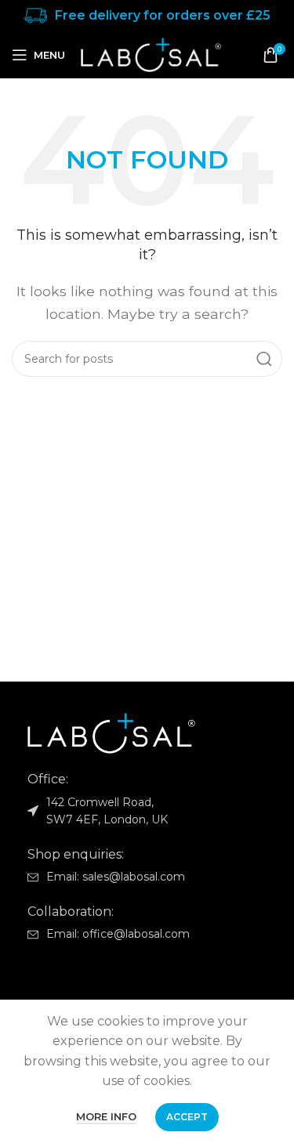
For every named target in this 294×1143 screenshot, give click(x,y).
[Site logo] (151, 53)
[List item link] (147, 876)
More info (106, 1116)
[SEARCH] (264, 359)
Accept (187, 1117)
